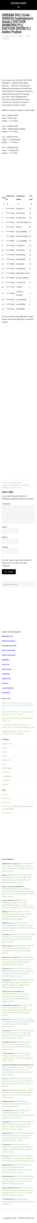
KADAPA (5, 683)
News (4, 764)
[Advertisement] (18, 60)
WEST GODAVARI (9, 655)
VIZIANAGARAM (8, 641)
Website (5, 547)
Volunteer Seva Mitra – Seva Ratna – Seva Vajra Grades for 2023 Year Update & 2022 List (17, 705)
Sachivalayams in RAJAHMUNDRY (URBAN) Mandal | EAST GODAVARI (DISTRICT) (16, 1103)
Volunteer (5, 784)
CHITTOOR (16, 485)
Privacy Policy (7, 813)
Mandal (4, 756)
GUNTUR (5, 664)
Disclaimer (6, 802)
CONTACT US (7, 798)
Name (5, 527)
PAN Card (5, 772)
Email (5, 537)
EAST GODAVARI (8, 650)
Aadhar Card (6, 744)
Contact (5, 748)
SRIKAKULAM (7, 636)
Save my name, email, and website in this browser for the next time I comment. (17, 563)
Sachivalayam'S (18, 3)
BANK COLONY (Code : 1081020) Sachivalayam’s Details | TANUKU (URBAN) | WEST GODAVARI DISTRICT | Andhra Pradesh (18, 1158)
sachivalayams (16, 483)
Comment (6, 504)
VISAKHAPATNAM (9, 646)
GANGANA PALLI (15, 488)
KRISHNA (5, 660)
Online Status (7, 768)
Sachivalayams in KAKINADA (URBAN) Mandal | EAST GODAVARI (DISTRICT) (18, 1201)
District (4, 752)
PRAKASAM (6, 669)
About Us (5, 794)
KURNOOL (6, 693)
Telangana (5, 780)
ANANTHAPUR (8, 688)
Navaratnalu (6, 760)
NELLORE (5, 674)
